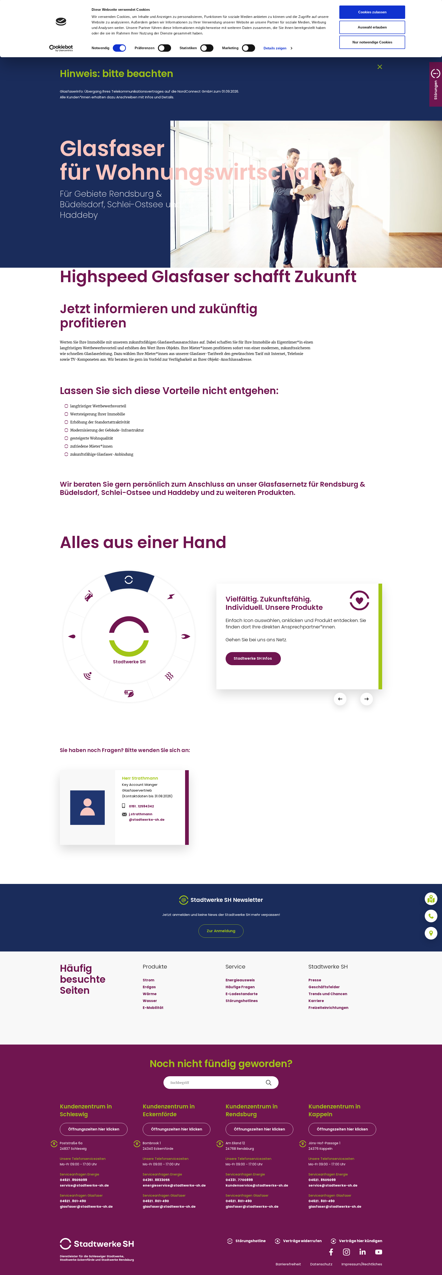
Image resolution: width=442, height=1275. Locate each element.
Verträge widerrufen (302, 1240)
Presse (314, 980)
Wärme (150, 993)
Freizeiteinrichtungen (328, 1007)
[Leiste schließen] (380, 66)
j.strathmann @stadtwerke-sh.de (147, 817)
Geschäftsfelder (324, 987)
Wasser (150, 1000)
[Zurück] (340, 699)
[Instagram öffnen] (346, 1251)
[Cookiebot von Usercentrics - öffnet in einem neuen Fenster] (61, 48)
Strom (148, 980)
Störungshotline (250, 1240)
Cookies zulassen (372, 12)
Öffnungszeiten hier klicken (93, 1129)
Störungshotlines (242, 1000)
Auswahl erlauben (372, 27)
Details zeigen (275, 48)
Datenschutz (321, 1264)
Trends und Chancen (327, 993)
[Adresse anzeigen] (431, 933)
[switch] (164, 48)
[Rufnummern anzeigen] (431, 916)
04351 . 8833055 (156, 1180)
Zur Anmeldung (221, 931)
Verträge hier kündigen (360, 1240)
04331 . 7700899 (239, 1180)
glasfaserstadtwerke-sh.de (86, 1206)
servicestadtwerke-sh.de (84, 1185)
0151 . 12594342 (141, 806)
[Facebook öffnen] (331, 1251)
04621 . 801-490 (73, 1201)
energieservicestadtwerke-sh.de (174, 1185)
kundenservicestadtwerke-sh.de (257, 1185)
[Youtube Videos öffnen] (378, 1251)
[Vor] (366, 699)
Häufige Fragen (240, 987)
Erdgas (149, 987)
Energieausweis (240, 980)
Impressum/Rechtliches (362, 1264)
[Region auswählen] (431, 898)
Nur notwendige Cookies (372, 42)
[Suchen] (269, 1082)
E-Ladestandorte (242, 993)
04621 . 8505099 (73, 1180)
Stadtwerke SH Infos (253, 658)
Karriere (316, 1000)
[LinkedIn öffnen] (362, 1251)
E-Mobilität (153, 1007)
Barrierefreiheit (288, 1264)
